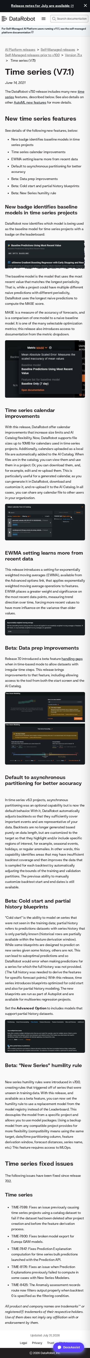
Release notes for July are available (41, 6)
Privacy (37, 1343)
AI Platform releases (20, 49)
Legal (23, 1343)
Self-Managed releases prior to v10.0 (32, 55)
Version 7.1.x (73, 55)
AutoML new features (30, 102)
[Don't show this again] (85, 5)
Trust (50, 1343)
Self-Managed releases (58, 49)
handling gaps (72, 659)
